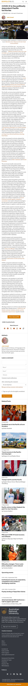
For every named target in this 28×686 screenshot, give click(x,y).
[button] (22, 1)
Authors (3, 642)
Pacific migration (5, 652)
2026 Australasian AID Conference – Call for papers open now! (13, 600)
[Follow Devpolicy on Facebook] (14, 674)
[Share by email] (20, 328)
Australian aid (5, 649)
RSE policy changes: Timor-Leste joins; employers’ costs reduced (12, 565)
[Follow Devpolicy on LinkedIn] (7, 674)
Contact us (4, 644)
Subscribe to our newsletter (14, 684)
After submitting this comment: (10, 382)
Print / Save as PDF (14, 317)
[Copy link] (23, 328)
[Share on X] (10, 328)
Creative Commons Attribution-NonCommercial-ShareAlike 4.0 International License (13, 635)
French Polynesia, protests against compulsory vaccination (13, 199)
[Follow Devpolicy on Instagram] (10, 674)
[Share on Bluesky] (14, 328)
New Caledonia (16, 159)
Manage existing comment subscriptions (12, 387)
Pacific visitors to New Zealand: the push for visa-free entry (13, 508)
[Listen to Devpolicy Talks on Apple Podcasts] (20, 674)
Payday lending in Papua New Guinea (13, 591)
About (3, 641)
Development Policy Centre (8, 658)
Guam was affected (10, 248)
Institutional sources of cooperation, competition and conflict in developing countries (14, 581)
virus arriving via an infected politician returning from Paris (13, 134)
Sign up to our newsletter (9, 626)
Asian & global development (8, 654)
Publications (4, 662)
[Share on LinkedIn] (4, 328)
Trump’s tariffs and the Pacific (12, 480)
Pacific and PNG (5, 650)
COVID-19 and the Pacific (8, 322)
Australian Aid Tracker (7, 660)
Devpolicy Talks (5, 663)
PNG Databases (5, 665)
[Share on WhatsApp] (17, 328)
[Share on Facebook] (7, 328)
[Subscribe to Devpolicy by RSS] (17, 674)
